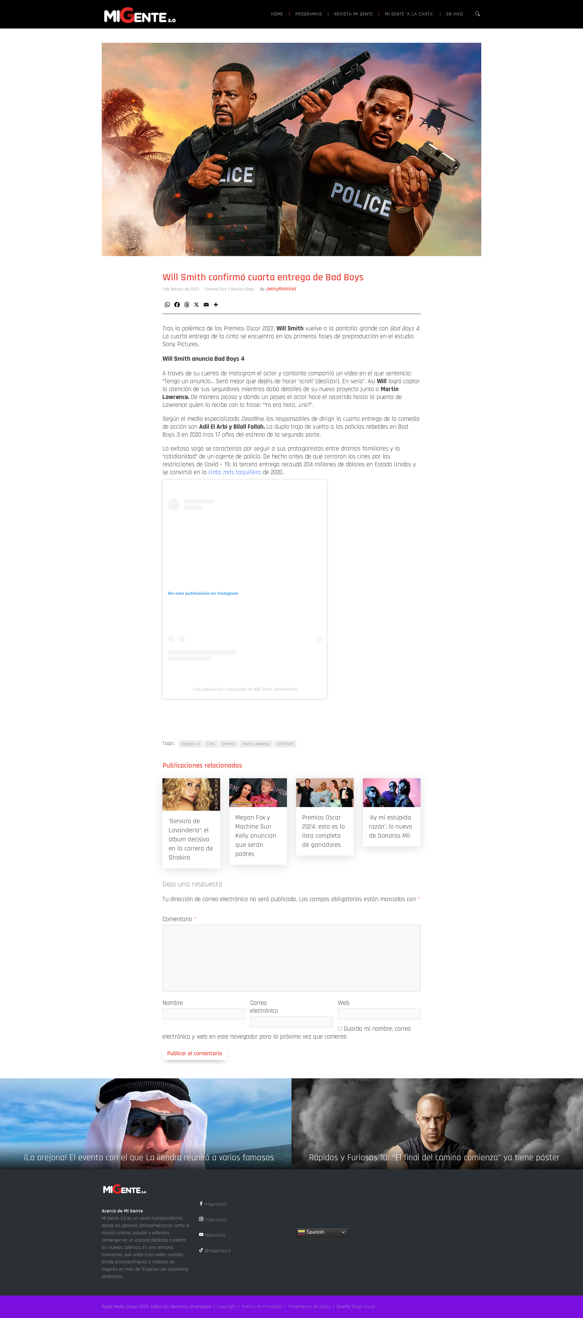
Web (343, 1003)
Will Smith (285, 744)
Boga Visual (363, 1306)
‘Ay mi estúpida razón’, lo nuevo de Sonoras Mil (390, 826)
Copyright (226, 1306)
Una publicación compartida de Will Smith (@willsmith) (245, 689)
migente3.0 (215, 1204)
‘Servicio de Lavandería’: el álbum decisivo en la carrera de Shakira (191, 839)
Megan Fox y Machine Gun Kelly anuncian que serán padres (255, 835)
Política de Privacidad (262, 1306)
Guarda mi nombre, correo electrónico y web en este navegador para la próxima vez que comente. (286, 1033)
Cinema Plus (216, 289)
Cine (211, 744)
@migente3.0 (216, 1251)
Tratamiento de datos (309, 1306)
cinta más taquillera (235, 472)
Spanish (314, 1232)
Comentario (179, 919)
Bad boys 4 (191, 744)
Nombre (172, 1003)
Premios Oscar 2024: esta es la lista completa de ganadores (323, 831)
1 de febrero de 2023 (180, 289)
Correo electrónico (264, 1007)
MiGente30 (214, 1235)
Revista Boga (242, 289)
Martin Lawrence (256, 744)
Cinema (228, 744)
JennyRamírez (281, 288)
